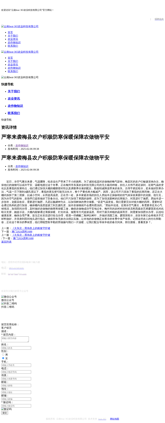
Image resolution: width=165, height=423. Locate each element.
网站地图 (114, 419)
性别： (5, 351)
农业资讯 (13, 39)
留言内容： (8, 334)
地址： (5, 388)
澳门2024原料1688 (22, 231)
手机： (5, 361)
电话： (5, 368)
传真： (5, 375)
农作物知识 (14, 42)
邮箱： (5, 382)
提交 (5, 413)
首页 (10, 32)
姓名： (5, 344)
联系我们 (13, 45)
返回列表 (6, 241)
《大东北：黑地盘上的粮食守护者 (31, 228)
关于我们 (13, 35)
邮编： (5, 395)
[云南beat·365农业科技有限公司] (20, 26)
